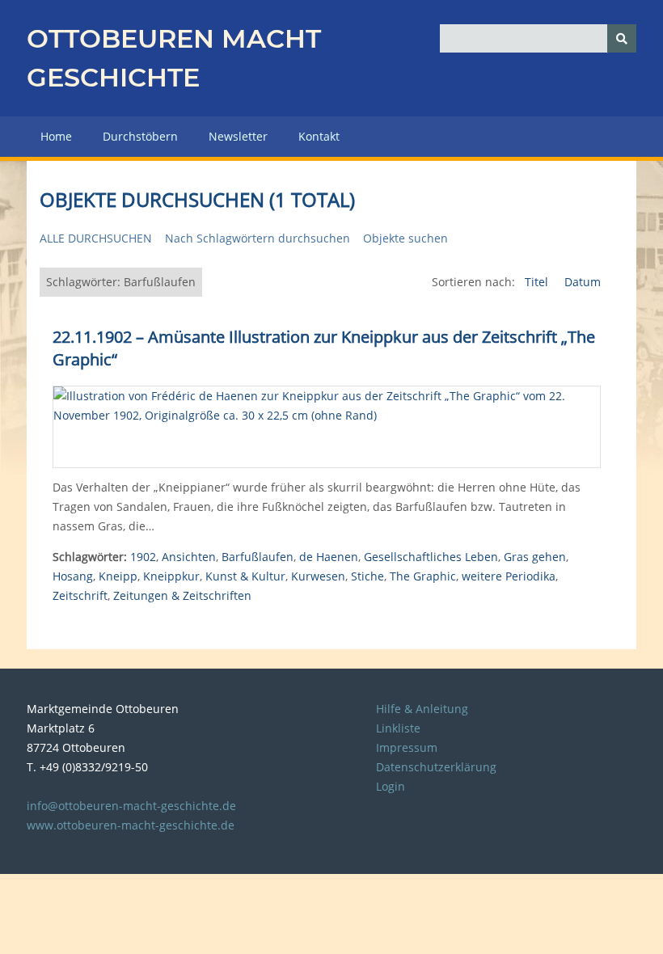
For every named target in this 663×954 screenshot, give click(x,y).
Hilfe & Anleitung (422, 708)
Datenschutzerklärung (436, 767)
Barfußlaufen (257, 556)
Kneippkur (171, 576)
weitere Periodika (508, 576)
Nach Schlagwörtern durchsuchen (257, 238)
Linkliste (398, 728)
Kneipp (118, 576)
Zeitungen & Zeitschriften (182, 595)
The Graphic (423, 576)
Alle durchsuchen (96, 238)
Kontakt (319, 136)
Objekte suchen (405, 238)
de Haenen (328, 556)
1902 (143, 556)
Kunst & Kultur (245, 576)
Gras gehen (535, 556)
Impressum (406, 747)
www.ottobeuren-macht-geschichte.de (130, 825)
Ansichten (189, 556)
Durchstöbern (140, 136)
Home (56, 136)
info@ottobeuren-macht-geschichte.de (131, 805)
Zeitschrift (80, 595)
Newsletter (238, 136)
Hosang (73, 576)
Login (390, 786)
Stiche (367, 576)
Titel (538, 281)
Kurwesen (318, 576)
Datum (582, 281)
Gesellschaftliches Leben (431, 556)
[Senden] (621, 38)
